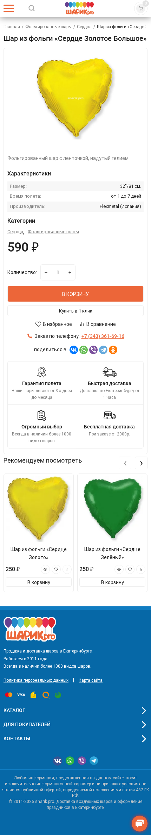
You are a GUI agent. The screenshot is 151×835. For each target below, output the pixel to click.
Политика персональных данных (36, 680)
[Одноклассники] (113, 350)
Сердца (84, 27)
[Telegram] (103, 350)
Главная (12, 27)
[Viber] (93, 350)
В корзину (38, 582)
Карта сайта (91, 680)
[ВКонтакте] (74, 350)
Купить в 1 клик (75, 311)
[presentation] (125, 463)
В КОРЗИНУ (75, 294)
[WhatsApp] (83, 350)
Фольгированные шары (48, 27)
